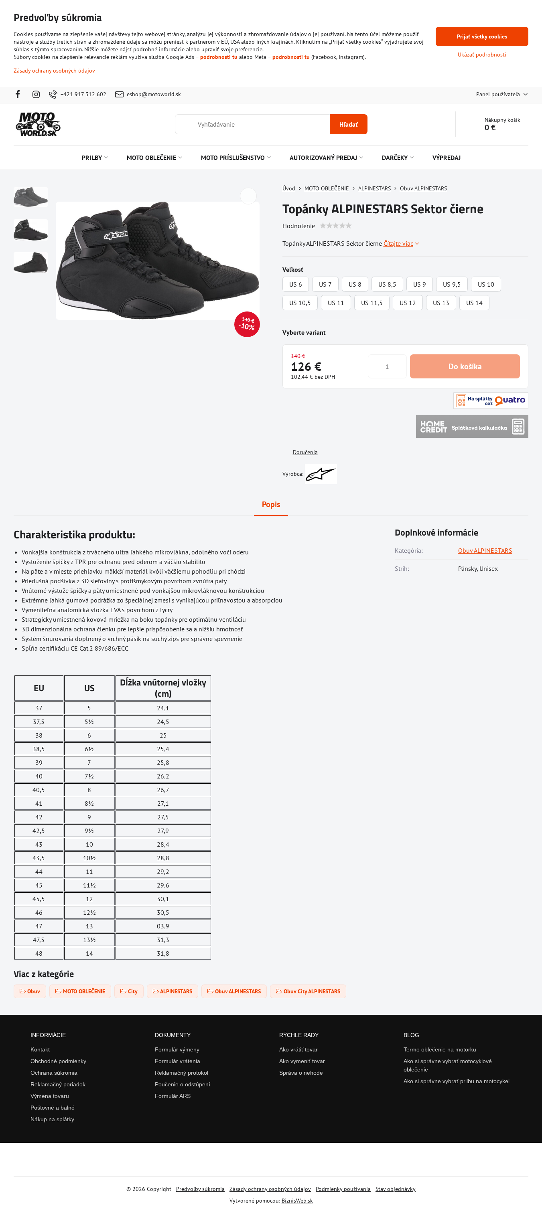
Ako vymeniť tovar (302, 1061)
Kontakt (40, 1049)
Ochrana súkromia (53, 1072)
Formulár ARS (173, 1096)
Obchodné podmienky (58, 1061)
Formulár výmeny (177, 1049)
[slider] (336, 225)
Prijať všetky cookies (482, 36)
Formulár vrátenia (177, 1061)
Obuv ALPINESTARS (485, 550)
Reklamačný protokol (181, 1072)
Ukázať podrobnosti (482, 54)
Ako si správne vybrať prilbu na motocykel (457, 1081)
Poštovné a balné (52, 1107)
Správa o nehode (301, 1072)
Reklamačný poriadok (57, 1084)
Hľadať (348, 124)
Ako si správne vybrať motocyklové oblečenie (448, 1065)
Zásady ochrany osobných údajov (270, 1189)
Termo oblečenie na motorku (440, 1049)
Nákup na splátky (52, 1119)
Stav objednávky (396, 1189)
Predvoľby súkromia (200, 1189)
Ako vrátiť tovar (298, 1049)
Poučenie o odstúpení (182, 1084)
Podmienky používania (343, 1189)
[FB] (20, 94)
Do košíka (465, 366)
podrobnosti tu (219, 57)
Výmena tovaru (49, 1096)
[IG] (36, 94)
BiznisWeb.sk (297, 1200)
